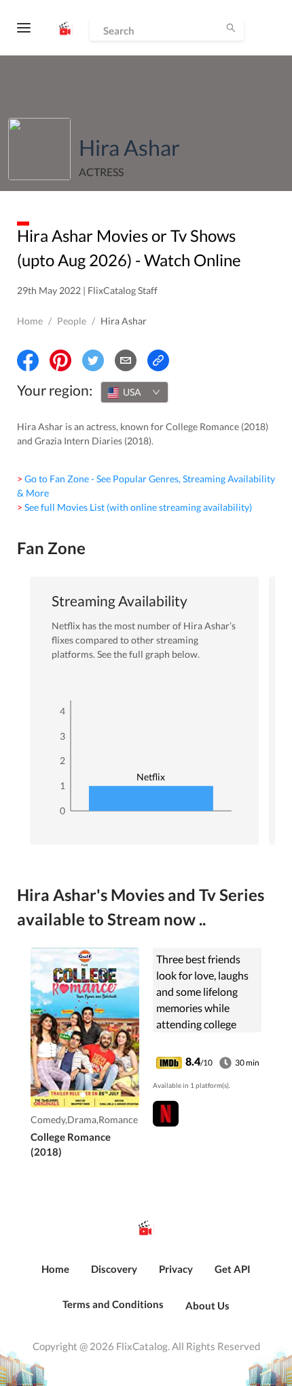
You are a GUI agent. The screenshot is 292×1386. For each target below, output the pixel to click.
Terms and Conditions (113, 1304)
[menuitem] (55, 1276)
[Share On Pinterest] (60, 360)
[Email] (125, 360)
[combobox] (134, 392)
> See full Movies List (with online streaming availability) (134, 507)
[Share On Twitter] (93, 360)
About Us (207, 1305)
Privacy (176, 1269)
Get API (233, 1269)
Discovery (114, 1269)
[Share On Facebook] (28, 360)
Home (30, 321)
